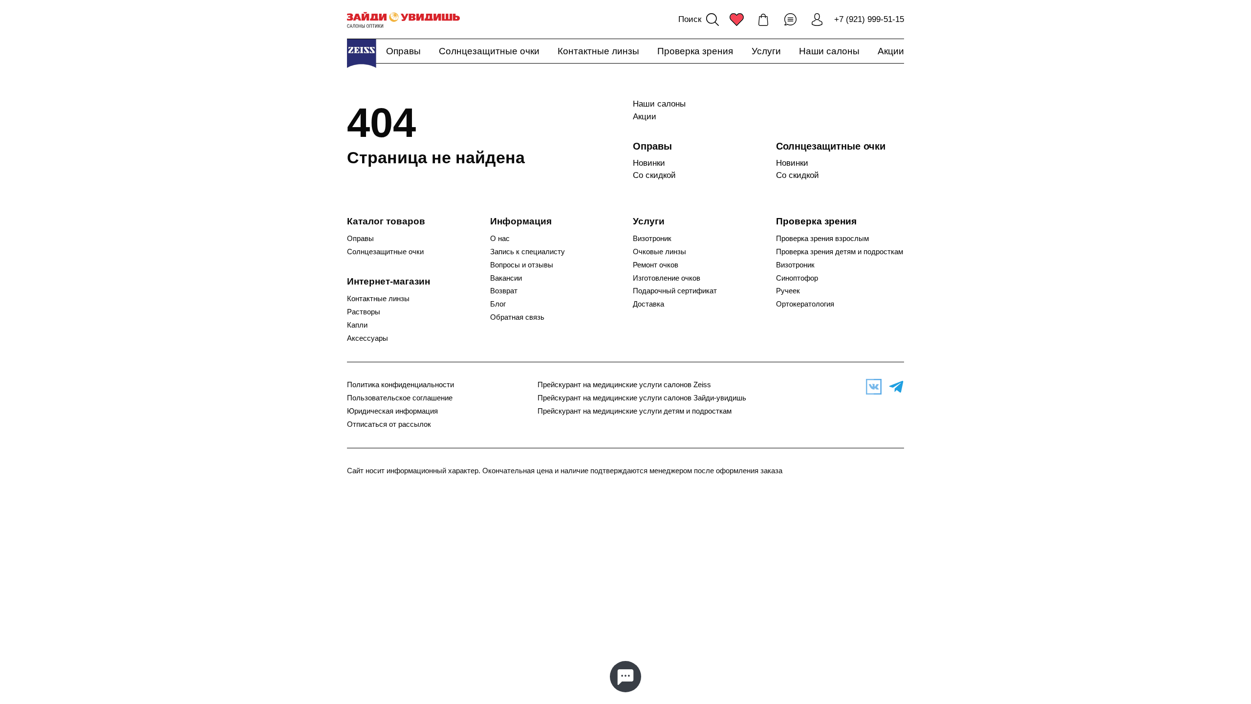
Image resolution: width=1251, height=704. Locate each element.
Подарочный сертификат (675, 291)
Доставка (648, 304)
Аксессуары (367, 338)
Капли (357, 325)
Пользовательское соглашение (400, 398)
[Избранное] (736, 19)
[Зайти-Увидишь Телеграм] (894, 387)
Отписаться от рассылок (389, 424)
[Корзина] (763, 19)
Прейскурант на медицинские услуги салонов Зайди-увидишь (642, 398)
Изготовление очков (666, 278)
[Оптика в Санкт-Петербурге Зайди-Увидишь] (403, 19)
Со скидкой (654, 175)
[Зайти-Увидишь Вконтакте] (871, 387)
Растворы (363, 312)
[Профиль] (817, 19)
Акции (891, 51)
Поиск (689, 19)
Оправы (403, 51)
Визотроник (652, 238)
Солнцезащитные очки (489, 51)
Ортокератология (805, 304)
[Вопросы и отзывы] (790, 19)
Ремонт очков (655, 265)
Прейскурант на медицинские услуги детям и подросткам (635, 411)
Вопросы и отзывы (521, 265)
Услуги (766, 51)
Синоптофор (797, 278)
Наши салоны (829, 51)
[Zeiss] (361, 53)
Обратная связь (517, 317)
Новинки (649, 163)
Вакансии (506, 278)
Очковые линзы (659, 252)
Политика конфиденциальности (400, 385)
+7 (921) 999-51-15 (869, 19)
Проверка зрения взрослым (822, 238)
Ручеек (788, 291)
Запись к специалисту (527, 252)
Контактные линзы (598, 51)
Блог (498, 304)
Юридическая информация (392, 411)
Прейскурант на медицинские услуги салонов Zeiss (624, 385)
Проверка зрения (695, 51)
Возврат (504, 291)
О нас (500, 238)
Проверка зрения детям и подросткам (839, 252)
